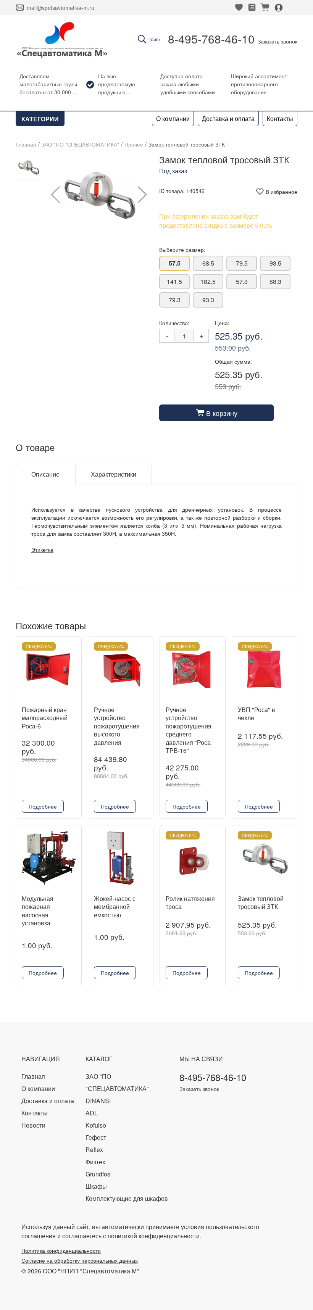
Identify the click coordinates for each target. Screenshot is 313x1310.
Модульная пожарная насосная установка (37, 911)
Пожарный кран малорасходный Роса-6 (45, 717)
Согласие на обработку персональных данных (79, 1260)
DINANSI (98, 1100)
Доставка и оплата (228, 118)
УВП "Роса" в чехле (256, 713)
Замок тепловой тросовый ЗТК (261, 902)
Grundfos (98, 1174)
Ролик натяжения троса (190, 902)
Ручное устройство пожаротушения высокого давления (117, 726)
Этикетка (42, 549)
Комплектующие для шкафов (127, 1198)
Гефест (96, 1137)
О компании (173, 118)
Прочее (133, 144)
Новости (33, 1125)
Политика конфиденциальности (61, 1250)
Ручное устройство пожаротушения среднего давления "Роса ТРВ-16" (188, 730)
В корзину (216, 413)
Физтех (95, 1161)
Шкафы (96, 1186)
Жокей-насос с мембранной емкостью (115, 906)
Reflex (94, 1149)
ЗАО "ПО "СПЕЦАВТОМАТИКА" (80, 144)
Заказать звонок (277, 41)
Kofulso (96, 1125)
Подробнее (43, 806)
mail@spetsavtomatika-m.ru (60, 7)
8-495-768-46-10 (211, 39)
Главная (26, 144)
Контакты (280, 118)
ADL (92, 1113)
